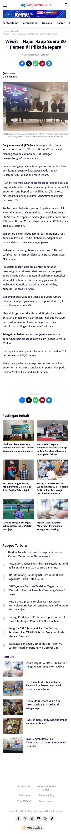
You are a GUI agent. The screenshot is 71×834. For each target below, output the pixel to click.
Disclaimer (25, 795)
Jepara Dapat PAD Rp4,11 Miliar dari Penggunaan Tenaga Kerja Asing (50, 526)
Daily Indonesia (35, 811)
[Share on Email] (42, 63)
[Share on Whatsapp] (36, 63)
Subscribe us (46, 801)
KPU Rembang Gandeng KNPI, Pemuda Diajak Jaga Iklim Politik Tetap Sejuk (17, 486)
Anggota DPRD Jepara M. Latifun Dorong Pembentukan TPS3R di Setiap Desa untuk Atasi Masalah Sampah (37, 632)
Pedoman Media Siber (46, 788)
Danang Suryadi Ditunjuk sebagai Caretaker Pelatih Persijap (17, 526)
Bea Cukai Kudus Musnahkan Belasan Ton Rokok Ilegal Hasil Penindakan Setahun (44, 686)
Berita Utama (10, 23)
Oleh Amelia (10, 77)
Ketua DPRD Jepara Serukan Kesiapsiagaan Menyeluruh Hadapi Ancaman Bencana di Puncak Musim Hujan (38, 606)
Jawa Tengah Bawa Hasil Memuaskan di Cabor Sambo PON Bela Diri (46, 743)
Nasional (47, 23)
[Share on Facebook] (22, 63)
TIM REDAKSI (24, 801)
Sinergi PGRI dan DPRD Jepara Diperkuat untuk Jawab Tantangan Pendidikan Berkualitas (37, 619)
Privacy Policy (46, 795)
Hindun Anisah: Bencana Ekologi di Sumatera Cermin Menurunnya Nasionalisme (18, 447)
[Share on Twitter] (29, 63)
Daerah (61, 23)
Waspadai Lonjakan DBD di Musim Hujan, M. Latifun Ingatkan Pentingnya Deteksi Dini (35, 646)
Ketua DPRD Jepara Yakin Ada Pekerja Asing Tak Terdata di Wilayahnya (43, 705)
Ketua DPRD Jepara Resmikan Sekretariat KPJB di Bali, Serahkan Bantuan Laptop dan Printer (52, 449)
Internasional (30, 23)
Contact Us (24, 786)
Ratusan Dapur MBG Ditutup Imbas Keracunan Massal (46, 722)
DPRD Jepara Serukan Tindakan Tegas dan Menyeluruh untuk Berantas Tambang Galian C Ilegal (37, 590)
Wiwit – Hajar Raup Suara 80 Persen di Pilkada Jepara (35, 44)
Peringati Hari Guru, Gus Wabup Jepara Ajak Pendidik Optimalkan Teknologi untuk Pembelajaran (52, 488)
